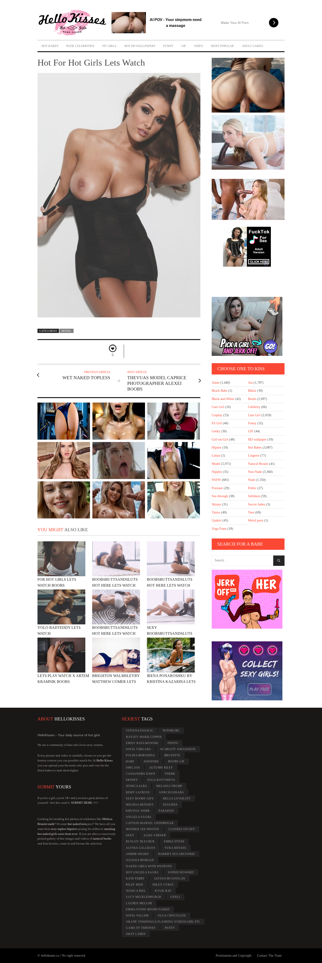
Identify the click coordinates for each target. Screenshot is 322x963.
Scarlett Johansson (178, 749)
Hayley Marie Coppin (144, 737)
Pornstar (217, 488)
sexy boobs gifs (139, 798)
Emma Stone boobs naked (148, 909)
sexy (130, 835)
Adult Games (252, 46)
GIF (183, 46)
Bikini (252, 390)
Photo (173, 743)
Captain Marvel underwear (149, 823)
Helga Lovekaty (177, 798)
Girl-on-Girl (220, 439)
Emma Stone (174, 841)
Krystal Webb (137, 810)
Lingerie (253, 455)
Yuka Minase (175, 847)
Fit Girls (109, 46)
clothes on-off (181, 829)
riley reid (134, 884)
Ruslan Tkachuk (140, 841)
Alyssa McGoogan (169, 878)
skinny (132, 780)
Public (252, 488)
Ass (250, 382)
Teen (251, 512)
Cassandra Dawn (140, 773)
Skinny (216, 504)
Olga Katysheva (161, 780)
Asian (215, 382)
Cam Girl (218, 407)
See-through (220, 496)
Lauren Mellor (139, 903)
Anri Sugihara (171, 792)
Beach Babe (219, 390)
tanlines (170, 804)
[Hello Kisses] (74, 22)
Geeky (216, 431)
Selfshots (254, 496)
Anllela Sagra (139, 817)
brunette (172, 755)
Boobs (252, 399)
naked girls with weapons (149, 866)
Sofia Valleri (137, 915)
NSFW (216, 480)
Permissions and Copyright (234, 955)
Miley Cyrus (163, 884)
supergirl (171, 730)
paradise (166, 810)
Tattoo (216, 512)
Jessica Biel (136, 890)
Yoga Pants (219, 528)
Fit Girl (217, 423)
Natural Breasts (258, 464)
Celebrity (254, 407)
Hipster (216, 447)
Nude (251, 480)
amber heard (137, 854)
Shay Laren (136, 934)
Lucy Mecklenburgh (143, 897)
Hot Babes (49, 46)
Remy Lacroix (138, 792)
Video (198, 46)
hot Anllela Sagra (142, 872)
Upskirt (217, 520)
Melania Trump (169, 786)
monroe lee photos (142, 829)
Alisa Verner (154, 835)
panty (170, 927)
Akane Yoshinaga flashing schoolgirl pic (163, 921)
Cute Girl (254, 415)
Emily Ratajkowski (142, 743)
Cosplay (217, 415)
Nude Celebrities (80, 46)
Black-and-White (223, 399)
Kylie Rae (163, 890)
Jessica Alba (136, 786)
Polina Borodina (140, 755)
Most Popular (222, 46)
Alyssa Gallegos (140, 847)
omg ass (133, 767)
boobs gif (176, 761)
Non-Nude (255, 472)
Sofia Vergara (138, 749)
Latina (216, 455)
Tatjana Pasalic (139, 730)
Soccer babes (256, 504)
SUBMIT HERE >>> (84, 802)
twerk (170, 773)
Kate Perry (135, 878)
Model (67, 330)
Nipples (217, 472)
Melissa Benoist (139, 804)
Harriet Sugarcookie (176, 854)
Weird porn (255, 520)
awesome (151, 761)
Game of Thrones (140, 927)
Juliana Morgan (140, 860)
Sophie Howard (181, 872)
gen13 (175, 897)
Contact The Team (269, 955)
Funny (168, 46)
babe (130, 761)
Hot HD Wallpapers (139, 46)
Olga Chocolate (172, 915)
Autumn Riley (161, 767)
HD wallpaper (257, 439)
